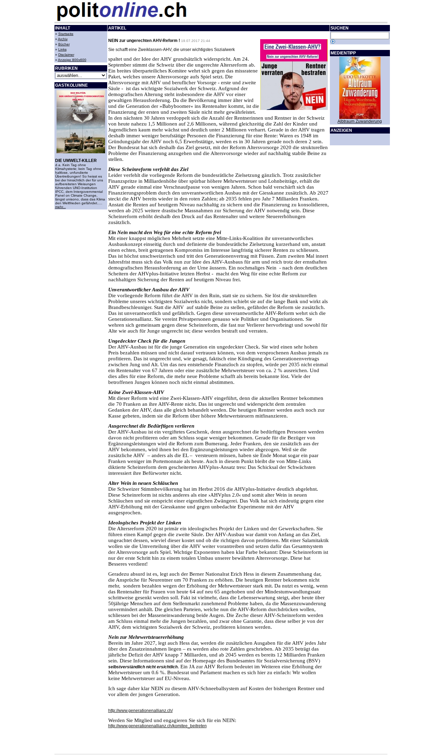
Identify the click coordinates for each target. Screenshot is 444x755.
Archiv (63, 39)
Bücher (64, 44)
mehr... (60, 207)
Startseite (66, 34)
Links (62, 49)
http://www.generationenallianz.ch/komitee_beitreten (157, 725)
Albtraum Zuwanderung (360, 121)
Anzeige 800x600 (72, 60)
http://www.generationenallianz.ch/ (140, 710)
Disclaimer (66, 55)
